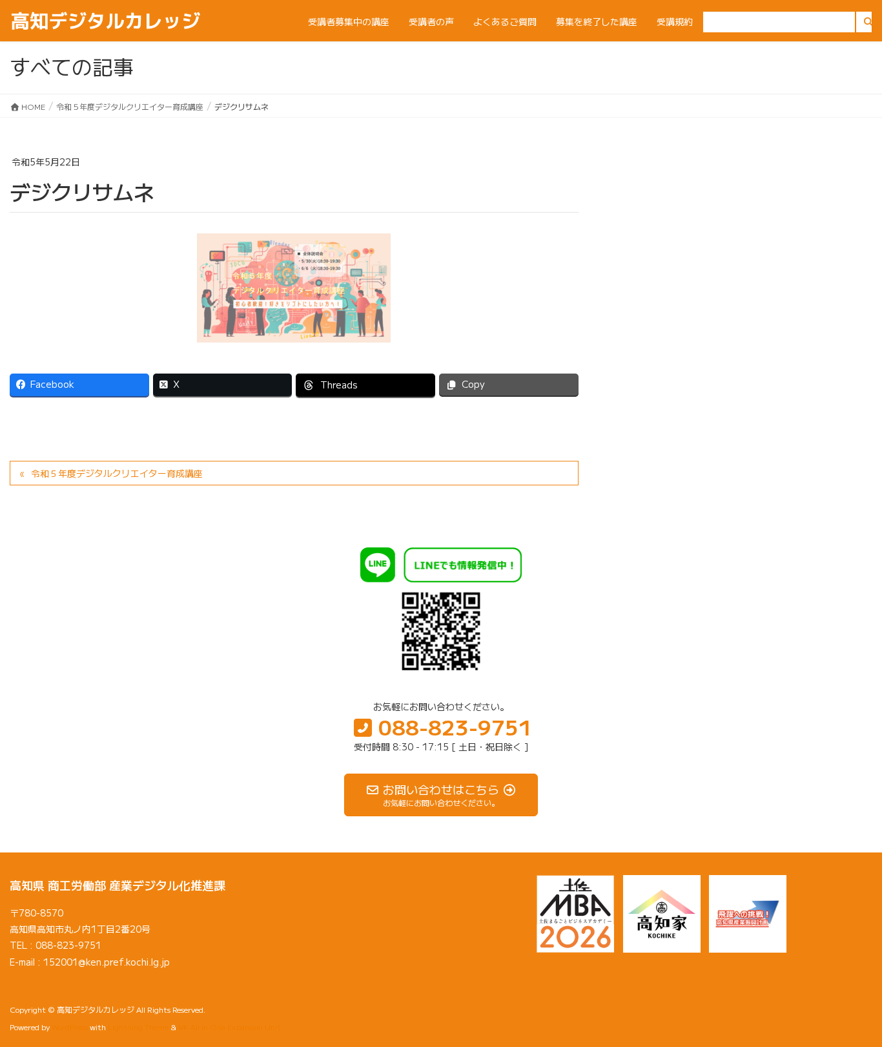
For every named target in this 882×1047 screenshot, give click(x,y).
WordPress (70, 1026)
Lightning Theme (138, 1026)
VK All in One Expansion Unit (229, 1026)
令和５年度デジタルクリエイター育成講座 (117, 473)
